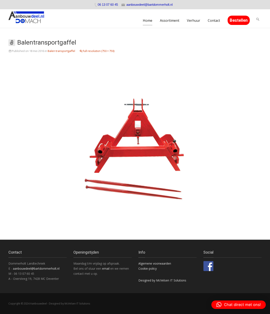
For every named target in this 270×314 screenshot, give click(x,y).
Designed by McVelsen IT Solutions (162, 280)
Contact (214, 20)
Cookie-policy (147, 268)
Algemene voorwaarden (154, 263)
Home (147, 20)
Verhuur (193, 20)
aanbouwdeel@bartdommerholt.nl (36, 268)
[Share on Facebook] (208, 266)
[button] (238, 304)
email (106, 268)
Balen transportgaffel (61, 51)
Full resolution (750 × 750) (98, 51)
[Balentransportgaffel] (135, 144)
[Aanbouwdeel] (28, 18)
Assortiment (169, 20)
